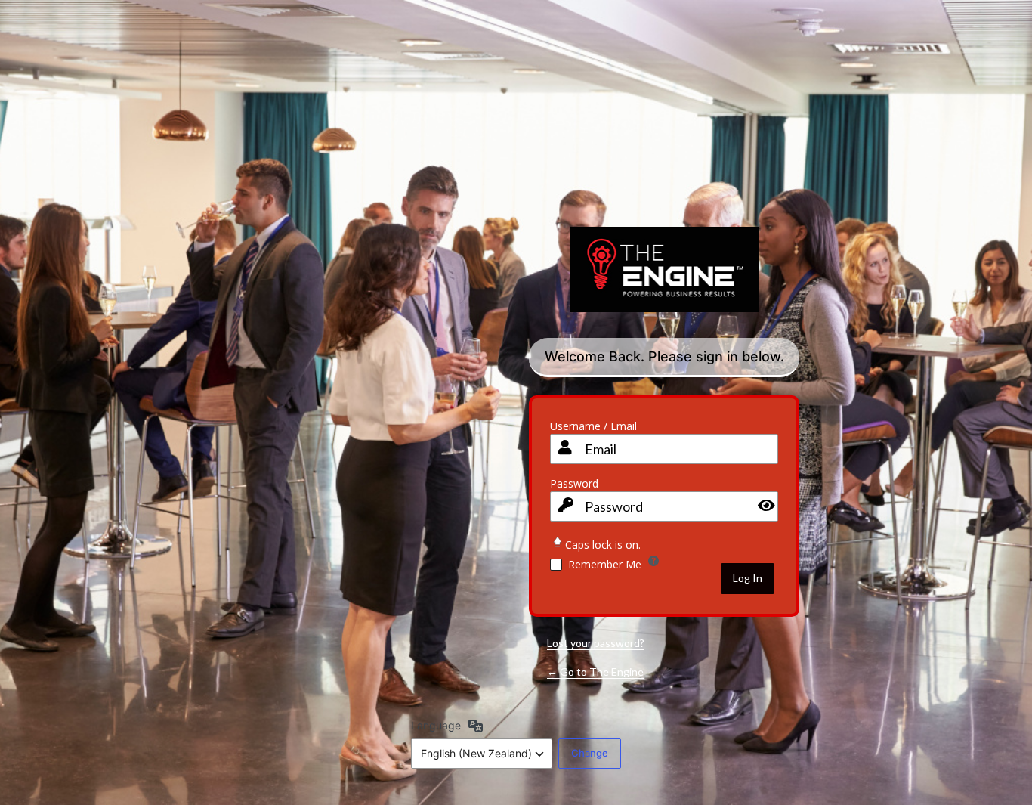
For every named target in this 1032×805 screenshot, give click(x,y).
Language (436, 725)
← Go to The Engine (595, 671)
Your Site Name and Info (664, 281)
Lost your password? (595, 642)
